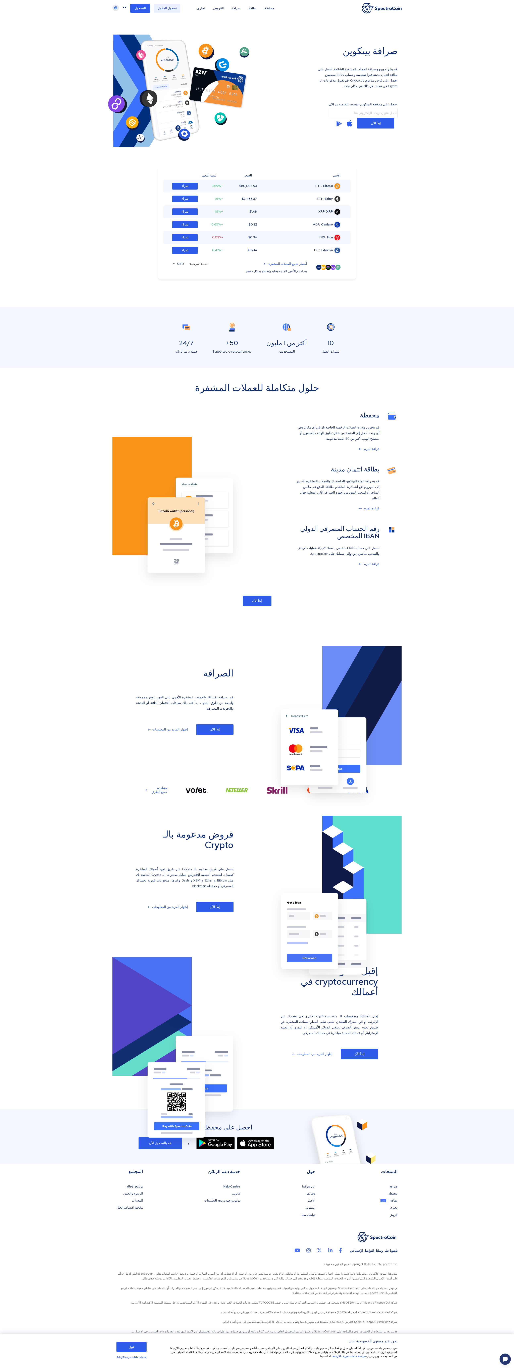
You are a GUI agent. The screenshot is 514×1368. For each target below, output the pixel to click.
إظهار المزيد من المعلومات (170, 729)
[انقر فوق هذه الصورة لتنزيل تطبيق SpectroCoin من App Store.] (255, 1143)
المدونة (310, 1207)
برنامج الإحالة (134, 1186)
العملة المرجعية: (198, 263)
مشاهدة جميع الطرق (160, 790)
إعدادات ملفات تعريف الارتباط (131, 1357)
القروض (218, 8)
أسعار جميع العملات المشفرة (287, 264)
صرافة (236, 8)
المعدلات (137, 1200)
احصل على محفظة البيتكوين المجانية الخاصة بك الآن (363, 104)
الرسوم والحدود (133, 1193)
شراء (185, 186)
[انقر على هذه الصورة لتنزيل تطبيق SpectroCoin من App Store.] (349, 123)
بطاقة (252, 8)
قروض (394, 1215)
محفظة (269, 8)
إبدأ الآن (376, 123)
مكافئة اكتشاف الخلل (129, 1207)
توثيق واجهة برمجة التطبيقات (222, 1200)
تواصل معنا (308, 1215)
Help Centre (231, 1186)
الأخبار (311, 1200)
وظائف (310, 1193)
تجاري (201, 8)
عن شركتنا (308, 1186)
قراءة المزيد (371, 449)
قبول (131, 1347)
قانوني (236, 1193)
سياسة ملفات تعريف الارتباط (349, 1356)
